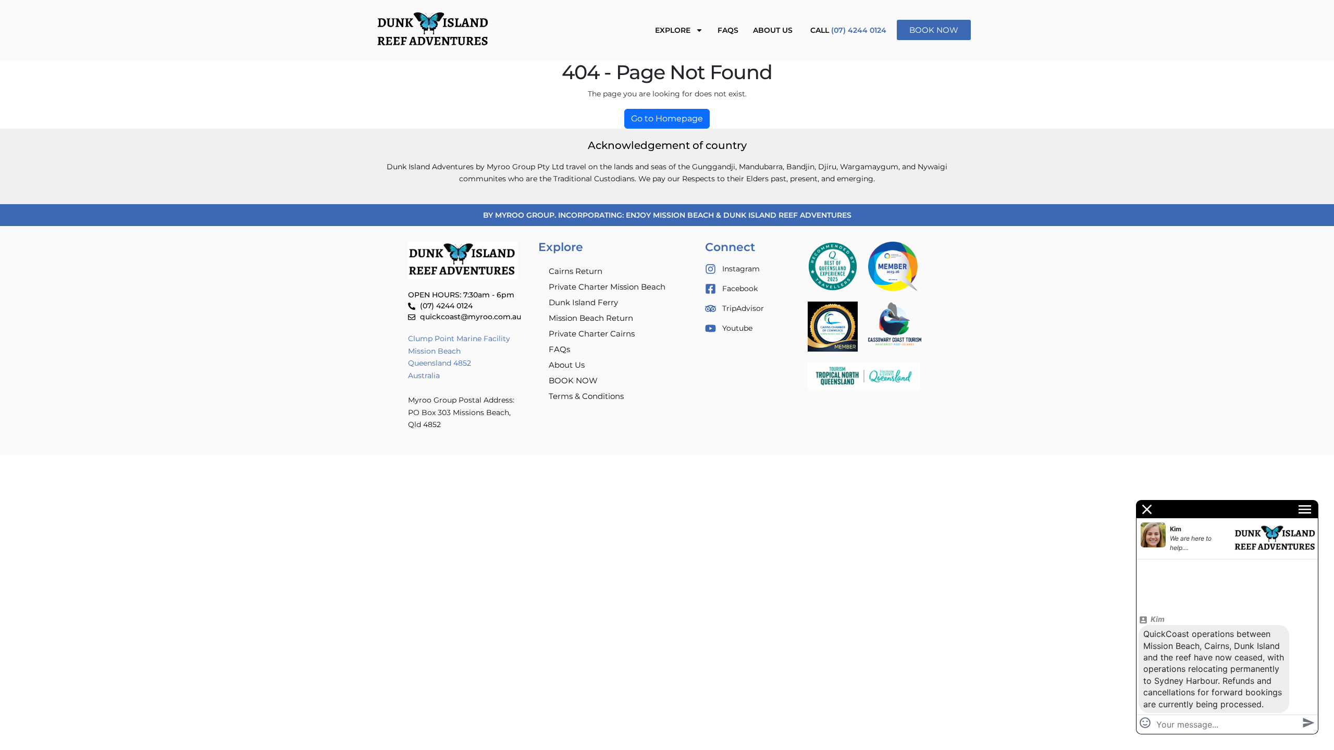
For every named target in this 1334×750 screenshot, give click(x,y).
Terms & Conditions (586, 396)
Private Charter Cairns (592, 334)
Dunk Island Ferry (583, 302)
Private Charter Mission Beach (607, 287)
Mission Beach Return (591, 318)
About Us (773, 30)
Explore (672, 30)
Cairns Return (575, 271)
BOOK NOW (573, 380)
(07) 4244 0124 (858, 30)
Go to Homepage (667, 118)
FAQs (728, 30)
